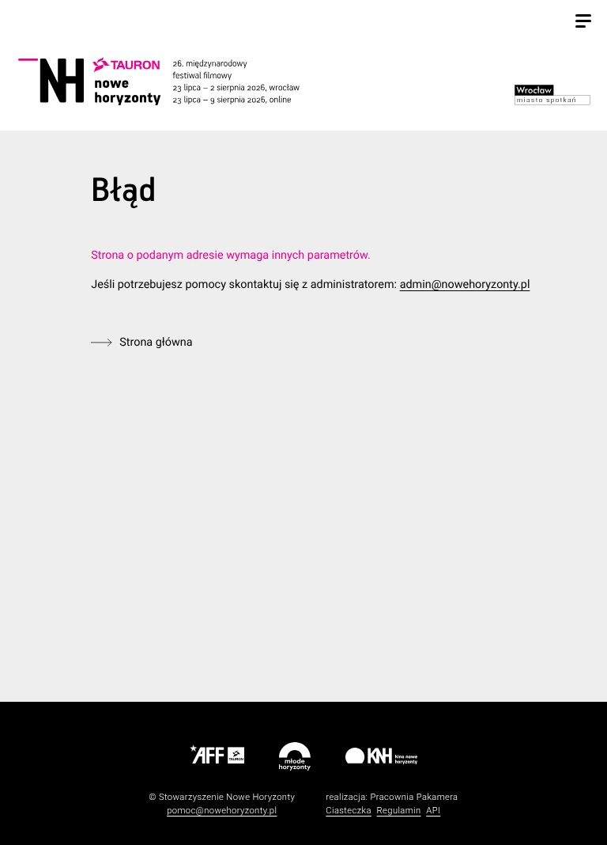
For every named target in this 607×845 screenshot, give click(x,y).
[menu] (583, 23)
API (433, 810)
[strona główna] (176, 81)
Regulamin (399, 810)
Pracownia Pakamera (414, 797)
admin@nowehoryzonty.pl (465, 284)
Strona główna (155, 342)
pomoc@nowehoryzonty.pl (222, 810)
